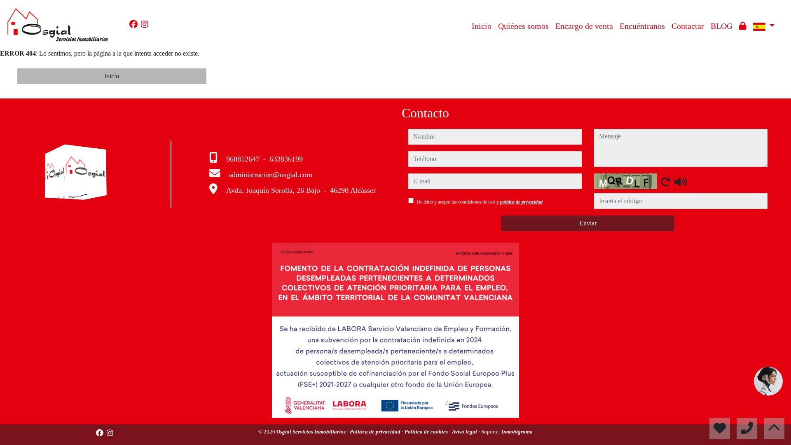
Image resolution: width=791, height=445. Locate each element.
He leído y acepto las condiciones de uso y (480, 202)
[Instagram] (144, 24)
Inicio (481, 25)
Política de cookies (427, 432)
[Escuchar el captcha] (680, 181)
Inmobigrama (517, 432)
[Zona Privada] (743, 25)
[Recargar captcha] (665, 181)
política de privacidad (521, 202)
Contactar (688, 25)
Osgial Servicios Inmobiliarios (311, 432)
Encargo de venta (584, 25)
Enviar (588, 223)
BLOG (721, 25)
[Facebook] (133, 24)
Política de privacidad (376, 432)
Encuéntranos (642, 25)
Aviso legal (465, 432)
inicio (112, 76)
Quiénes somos (523, 25)
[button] (768, 381)
